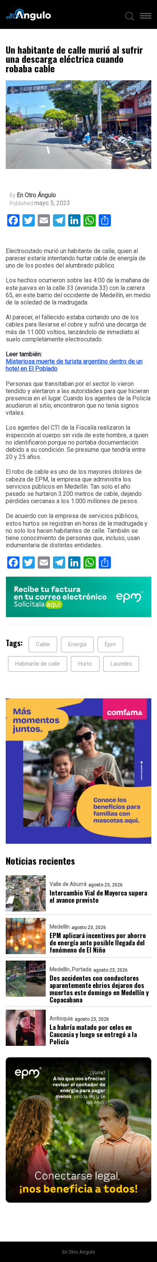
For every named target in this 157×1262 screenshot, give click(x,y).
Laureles (121, 663)
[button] (145, 17)
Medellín (60, 926)
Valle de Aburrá (68, 884)
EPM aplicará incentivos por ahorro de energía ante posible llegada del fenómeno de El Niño (98, 942)
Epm (110, 644)
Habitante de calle (37, 663)
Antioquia (61, 1018)
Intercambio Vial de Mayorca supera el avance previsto (98, 896)
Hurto (85, 663)
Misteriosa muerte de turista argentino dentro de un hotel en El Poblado (74, 365)
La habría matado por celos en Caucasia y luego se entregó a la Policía (93, 1034)
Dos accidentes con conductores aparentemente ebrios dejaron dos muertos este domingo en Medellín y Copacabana (99, 988)
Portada (81, 969)
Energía (77, 644)
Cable (43, 644)
